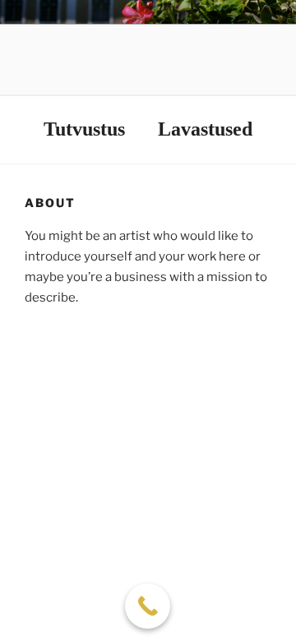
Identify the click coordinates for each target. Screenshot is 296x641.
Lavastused (205, 129)
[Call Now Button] (147, 606)
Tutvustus (84, 129)
